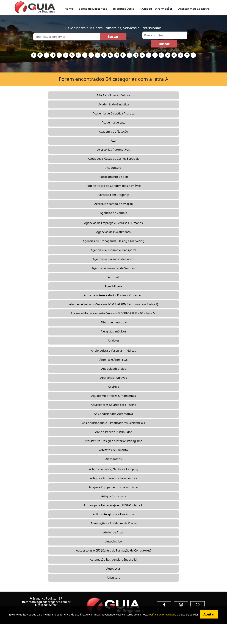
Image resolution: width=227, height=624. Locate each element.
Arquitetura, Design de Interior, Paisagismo (113, 441)
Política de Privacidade (162, 614)
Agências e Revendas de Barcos (114, 259)
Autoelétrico (113, 541)
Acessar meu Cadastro (194, 9)
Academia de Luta (113, 122)
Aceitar (209, 614)
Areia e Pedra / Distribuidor (113, 432)
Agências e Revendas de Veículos (113, 268)
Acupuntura (113, 168)
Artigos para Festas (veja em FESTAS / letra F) (113, 505)
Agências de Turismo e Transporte (113, 250)
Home (69, 9)
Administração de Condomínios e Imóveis (113, 186)
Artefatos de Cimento (113, 450)
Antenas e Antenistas (113, 360)
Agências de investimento (113, 232)
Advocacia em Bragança (113, 195)
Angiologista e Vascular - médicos (113, 350)
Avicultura (113, 578)
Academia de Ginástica (113, 104)
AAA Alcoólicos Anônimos (114, 95)
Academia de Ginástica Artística (114, 113)
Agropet (113, 277)
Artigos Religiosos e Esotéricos (113, 514)
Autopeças (113, 568)
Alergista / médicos (113, 331)
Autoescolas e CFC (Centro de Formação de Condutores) (113, 550)
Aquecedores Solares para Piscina (113, 405)
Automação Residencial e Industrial (113, 559)
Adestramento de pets (114, 177)
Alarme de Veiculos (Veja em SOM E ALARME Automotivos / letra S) (113, 304)
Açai (113, 140)
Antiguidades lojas (113, 369)
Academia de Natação (113, 131)
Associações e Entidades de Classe (114, 523)
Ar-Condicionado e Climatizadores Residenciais (113, 423)
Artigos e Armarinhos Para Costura (113, 478)
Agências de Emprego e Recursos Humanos (113, 223)
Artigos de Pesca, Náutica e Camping (113, 469)
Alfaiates (113, 340)
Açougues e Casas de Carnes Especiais (113, 159)
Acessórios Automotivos (113, 150)
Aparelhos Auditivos (113, 378)
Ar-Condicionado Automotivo (113, 414)
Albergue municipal (114, 322)
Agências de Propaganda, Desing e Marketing (113, 241)
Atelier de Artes (113, 532)
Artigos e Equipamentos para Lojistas (113, 487)
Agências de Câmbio (113, 213)
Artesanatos (113, 459)
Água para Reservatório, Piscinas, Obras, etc (113, 295)
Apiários (113, 387)
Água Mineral (114, 286)
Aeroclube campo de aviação (113, 204)
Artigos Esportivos (113, 496)
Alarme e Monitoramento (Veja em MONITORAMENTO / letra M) (113, 313)
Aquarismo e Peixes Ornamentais (113, 396)
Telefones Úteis (123, 9)
